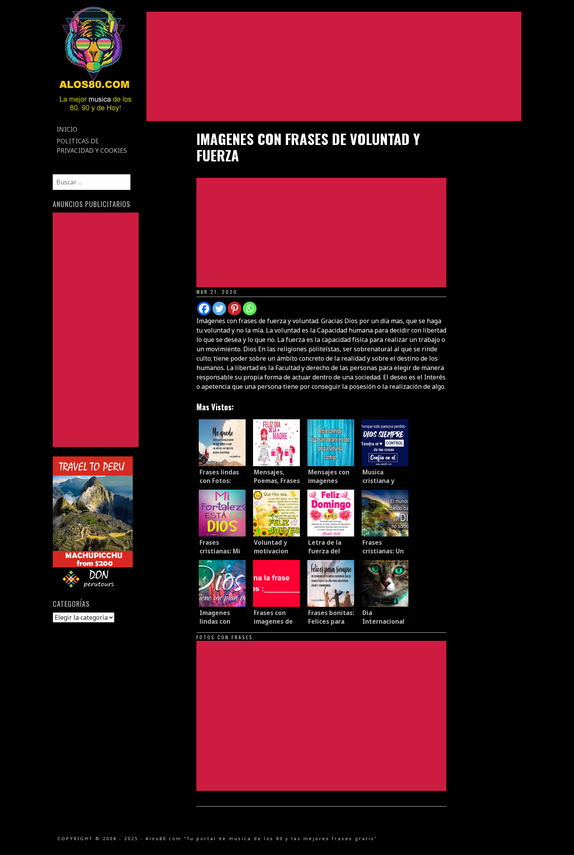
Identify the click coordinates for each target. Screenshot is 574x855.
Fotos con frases (224, 637)
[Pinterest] (234, 308)
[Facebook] (204, 308)
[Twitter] (219, 308)
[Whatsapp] (250, 308)
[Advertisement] (333, 66)
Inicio (67, 129)
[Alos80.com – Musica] (95, 118)
